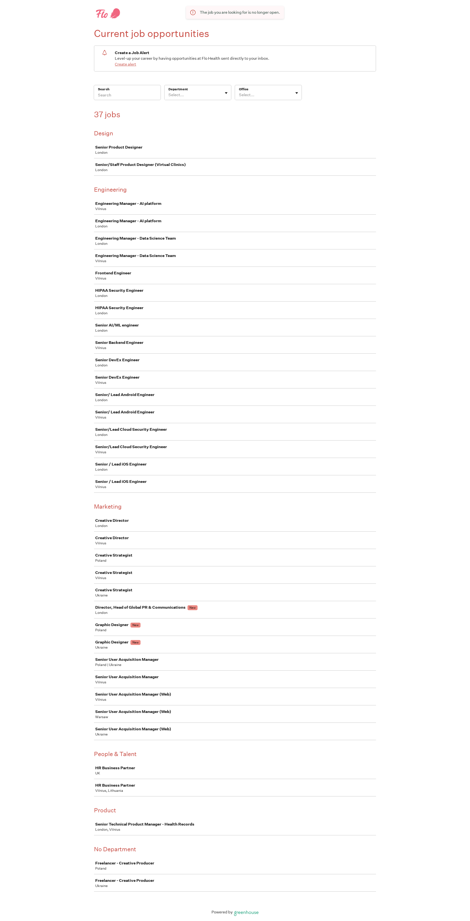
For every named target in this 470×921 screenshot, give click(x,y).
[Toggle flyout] (226, 93)
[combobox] (168, 95)
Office (243, 89)
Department (178, 89)
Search (103, 89)
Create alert (125, 64)
